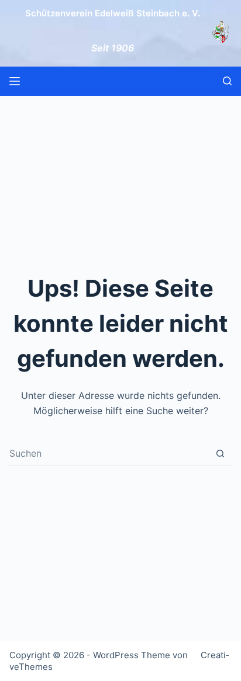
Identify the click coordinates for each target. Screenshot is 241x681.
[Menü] (14, 81)
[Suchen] (227, 81)
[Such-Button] (220, 453)
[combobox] (108, 453)
